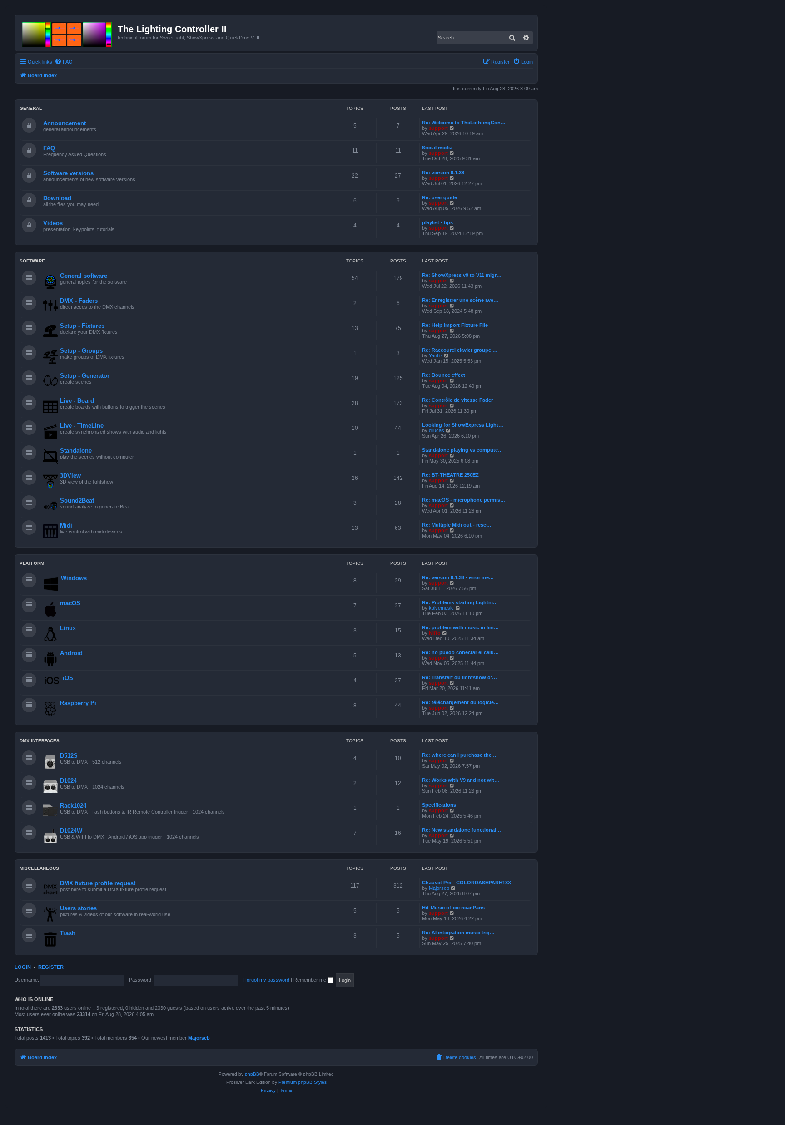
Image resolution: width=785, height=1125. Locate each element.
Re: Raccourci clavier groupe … (459, 350)
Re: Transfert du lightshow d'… (459, 677)
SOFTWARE (32, 260)
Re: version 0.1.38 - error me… (458, 577)
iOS (68, 678)
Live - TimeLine (82, 425)
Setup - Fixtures (82, 325)
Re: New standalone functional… (461, 830)
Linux (68, 628)
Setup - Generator (84, 375)
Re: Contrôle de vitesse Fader (457, 400)
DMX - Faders (79, 300)
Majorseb (439, 888)
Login (23, 967)
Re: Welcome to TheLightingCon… (464, 122)
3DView (70, 475)
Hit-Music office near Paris (453, 907)
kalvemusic (441, 608)
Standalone (76, 450)
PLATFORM (32, 563)
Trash (67, 933)
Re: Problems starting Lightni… (460, 602)
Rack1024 (73, 805)
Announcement (64, 123)
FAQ (49, 148)
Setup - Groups (81, 350)
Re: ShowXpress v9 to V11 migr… (462, 275)
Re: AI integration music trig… (458, 932)
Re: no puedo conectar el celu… (460, 652)
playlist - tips (437, 222)
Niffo (435, 633)
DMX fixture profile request (97, 883)
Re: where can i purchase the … (460, 755)
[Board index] (67, 32)
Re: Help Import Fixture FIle (455, 325)
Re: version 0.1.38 (443, 172)
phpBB (252, 1073)
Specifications (439, 805)
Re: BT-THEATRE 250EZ (450, 475)
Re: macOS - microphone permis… (463, 500)
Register (51, 967)
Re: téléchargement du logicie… (460, 702)
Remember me (310, 979)
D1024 (68, 780)
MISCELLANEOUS (39, 868)
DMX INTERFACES (40, 740)
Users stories (78, 908)
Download (57, 198)
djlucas (436, 430)
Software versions (68, 173)
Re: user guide (439, 197)
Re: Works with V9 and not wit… (460, 780)
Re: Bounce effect (443, 375)
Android (71, 653)
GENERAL (31, 108)
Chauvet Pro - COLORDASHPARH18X (466, 882)
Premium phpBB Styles (302, 1082)
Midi (66, 525)
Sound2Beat (77, 500)
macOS (70, 603)
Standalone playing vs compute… (462, 450)
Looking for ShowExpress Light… (462, 425)
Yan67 (435, 355)
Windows (74, 578)
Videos (53, 223)
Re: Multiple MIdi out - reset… (457, 525)
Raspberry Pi (78, 703)
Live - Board (77, 400)
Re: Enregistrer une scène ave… (460, 300)
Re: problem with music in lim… (460, 627)
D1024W (71, 830)
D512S (69, 755)
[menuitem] (64, 61)
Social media (437, 147)
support (438, 128)
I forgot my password (266, 979)
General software (83, 275)
